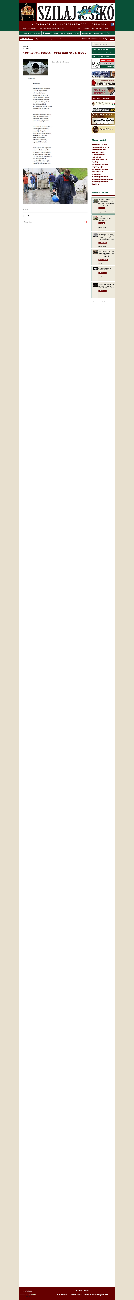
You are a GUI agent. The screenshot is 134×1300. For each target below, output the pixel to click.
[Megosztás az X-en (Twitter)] (28, 216)
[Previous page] (98, 301)
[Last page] (113, 301)
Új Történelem (102, 242)
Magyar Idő (26, 209)
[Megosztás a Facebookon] (24, 216)
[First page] (93, 301)
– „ (44, 29)
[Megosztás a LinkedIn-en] (33, 216)
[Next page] (108, 301)
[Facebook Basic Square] (112, 24)
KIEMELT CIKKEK (103, 259)
